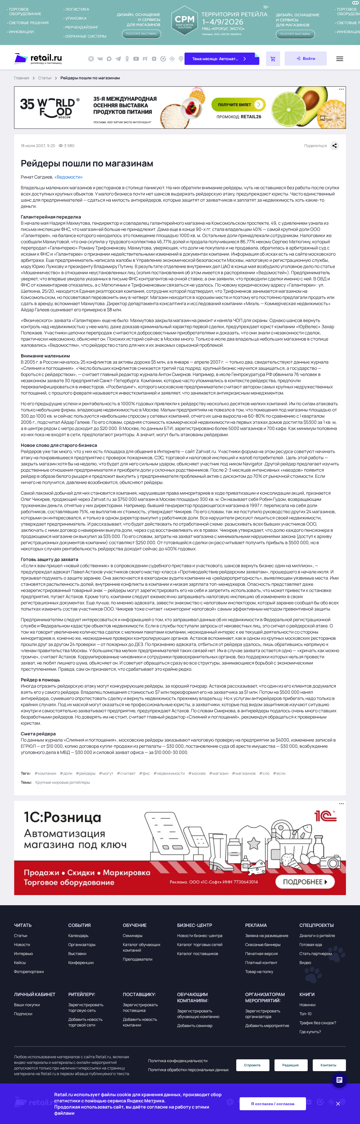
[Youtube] (136, 59)
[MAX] (109, 59)
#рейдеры (85, 773)
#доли (66, 773)
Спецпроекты (317, 925)
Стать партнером (316, 953)
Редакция (290, 1065)
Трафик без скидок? (318, 1022)
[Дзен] (154, 59)
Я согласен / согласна (272, 1104)
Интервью (23, 953)
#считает (126, 773)
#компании (45, 773)
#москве (197, 773)
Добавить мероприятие (267, 1025)
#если (279, 773)
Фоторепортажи (29, 971)
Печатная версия (261, 953)
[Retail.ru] (48, 58)
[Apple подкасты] (181, 59)
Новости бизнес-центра (199, 935)
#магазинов (244, 773)
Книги (307, 994)
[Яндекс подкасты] (163, 59)
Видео (305, 962)
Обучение (135, 925)
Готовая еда (311, 944)
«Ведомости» (68, 177)
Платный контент (261, 962)
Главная (21, 77)
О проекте (252, 1065)
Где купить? (310, 1031)
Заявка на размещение (266, 935)
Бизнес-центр (194, 925)
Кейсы (20, 962)
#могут (106, 773)
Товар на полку (259, 971)
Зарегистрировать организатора (262, 1013)
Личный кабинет (34, 994)
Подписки (23, 1013)
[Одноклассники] (127, 59)
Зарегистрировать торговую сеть (85, 1007)
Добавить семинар (194, 1025)
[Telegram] (118, 59)
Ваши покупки (27, 1004)
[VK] (100, 59)
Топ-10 (306, 1013)
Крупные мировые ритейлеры (62, 782)
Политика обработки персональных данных (188, 1069)
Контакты (328, 1065)
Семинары (132, 935)
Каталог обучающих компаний (141, 947)
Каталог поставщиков (197, 953)
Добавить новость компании (140, 1022)
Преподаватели (137, 959)
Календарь (78, 935)
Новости (22, 944)
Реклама (256, 925)
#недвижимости (169, 773)
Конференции (81, 962)
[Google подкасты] (172, 59)
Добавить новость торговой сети (85, 1022)
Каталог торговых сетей (199, 944)
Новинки (308, 1004)
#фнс (144, 773)
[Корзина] (273, 58)
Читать (23, 925)
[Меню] (340, 59)
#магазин (218, 773)
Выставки (77, 953)
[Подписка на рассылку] (91, 59)
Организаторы (81, 944)
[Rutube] (145, 59)
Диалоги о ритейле (317, 935)
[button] (40, 925)
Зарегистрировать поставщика (140, 1007)
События (79, 925)
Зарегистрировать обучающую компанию (198, 1013)
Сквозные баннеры (262, 944)
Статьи (44, 77)
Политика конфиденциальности (178, 1060)
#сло (264, 773)
